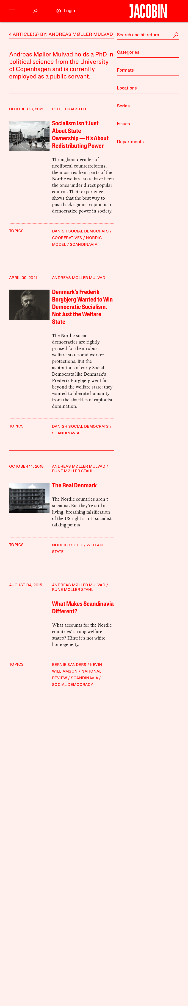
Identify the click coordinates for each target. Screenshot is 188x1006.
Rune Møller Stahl (73, 471)
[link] (65, 11)
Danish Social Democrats (80, 231)
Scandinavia (83, 245)
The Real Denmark (74, 486)
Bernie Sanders (69, 665)
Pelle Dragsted (69, 109)
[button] (12, 11)
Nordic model (67, 545)
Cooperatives (67, 238)
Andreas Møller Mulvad (78, 278)
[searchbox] (148, 35)
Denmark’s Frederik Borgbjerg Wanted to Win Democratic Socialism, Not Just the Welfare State (82, 307)
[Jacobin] (148, 11)
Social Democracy (72, 685)
